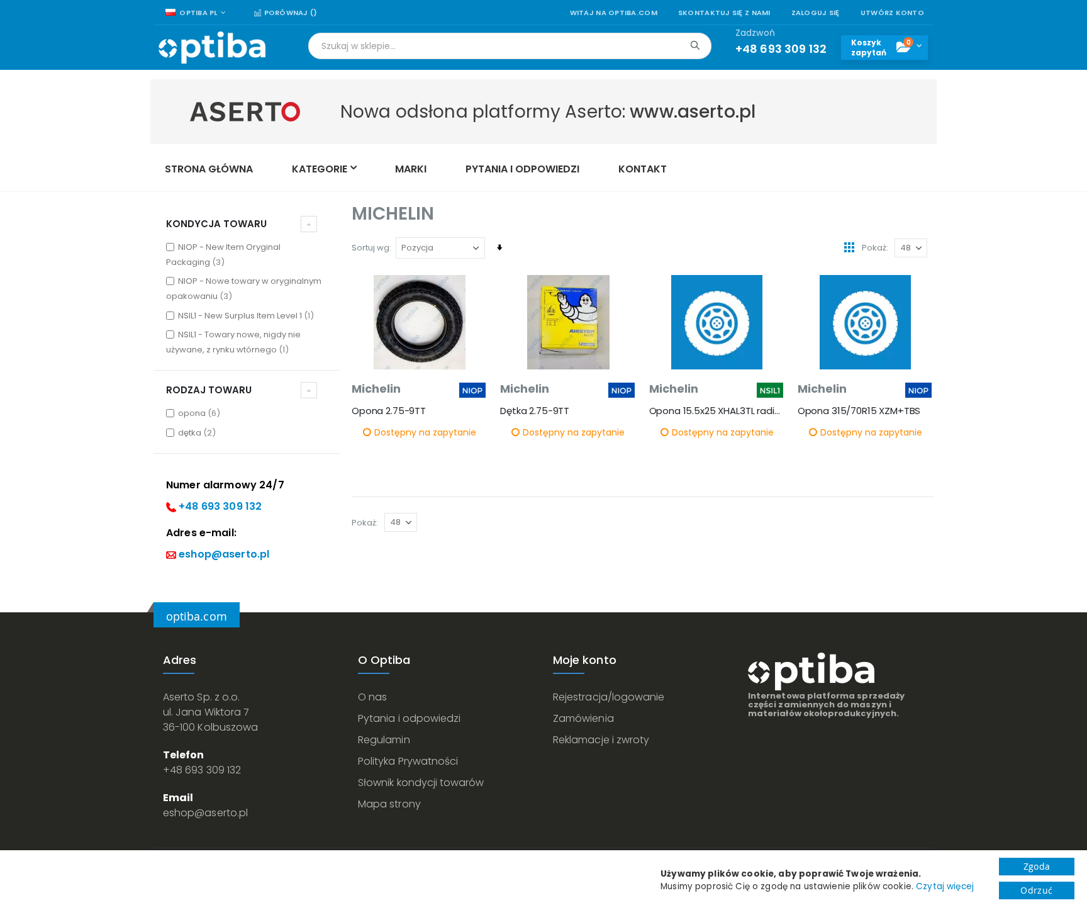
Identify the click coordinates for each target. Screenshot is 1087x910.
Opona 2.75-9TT (389, 411)
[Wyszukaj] (694, 45)
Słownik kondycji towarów (421, 782)
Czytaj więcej (945, 886)
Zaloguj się (815, 13)
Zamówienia (583, 718)
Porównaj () (289, 13)
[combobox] (509, 46)
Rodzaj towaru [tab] (209, 389)
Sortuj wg (370, 248)
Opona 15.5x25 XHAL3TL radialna (717, 411)
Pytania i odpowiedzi (409, 718)
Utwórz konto (892, 13)
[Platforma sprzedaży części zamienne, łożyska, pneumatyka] (212, 47)
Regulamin (384, 740)
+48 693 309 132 (220, 506)
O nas (372, 697)
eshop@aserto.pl (224, 554)
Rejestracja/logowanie (608, 697)
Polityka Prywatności (408, 761)
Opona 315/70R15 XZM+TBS (859, 411)
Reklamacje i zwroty (601, 740)
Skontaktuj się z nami (724, 13)
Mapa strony (389, 804)
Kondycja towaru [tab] (216, 223)
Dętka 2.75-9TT (534, 411)
